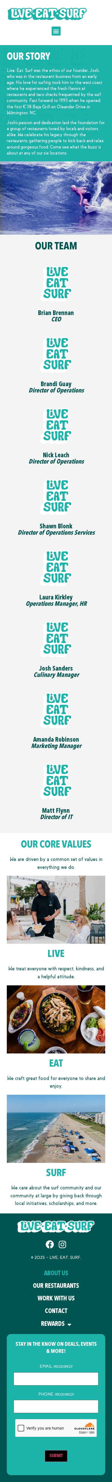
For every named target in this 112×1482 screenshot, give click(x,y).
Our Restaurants (56, 1286)
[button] (56, 31)
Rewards (53, 1324)
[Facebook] (50, 1244)
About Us (56, 1274)
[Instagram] (62, 1244)
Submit (56, 1456)
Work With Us (56, 1299)
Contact (56, 1311)
